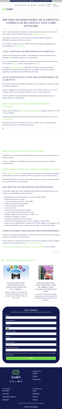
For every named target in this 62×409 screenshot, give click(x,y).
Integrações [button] (32, 5)
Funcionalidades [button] (20, 5)
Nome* (7, 315)
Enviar (31, 358)
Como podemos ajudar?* (12, 347)
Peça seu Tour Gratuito (41, 1)
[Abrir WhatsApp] (58, 404)
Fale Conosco (56, 5)
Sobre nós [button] (49, 5)
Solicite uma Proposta (20, 1)
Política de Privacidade (31, 406)
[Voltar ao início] (7, 9)
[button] (14, 13)
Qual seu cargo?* (10, 342)
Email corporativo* (10, 320)
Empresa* (8, 336)
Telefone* (8, 326)
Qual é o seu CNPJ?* (11, 331)
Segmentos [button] (42, 5)
